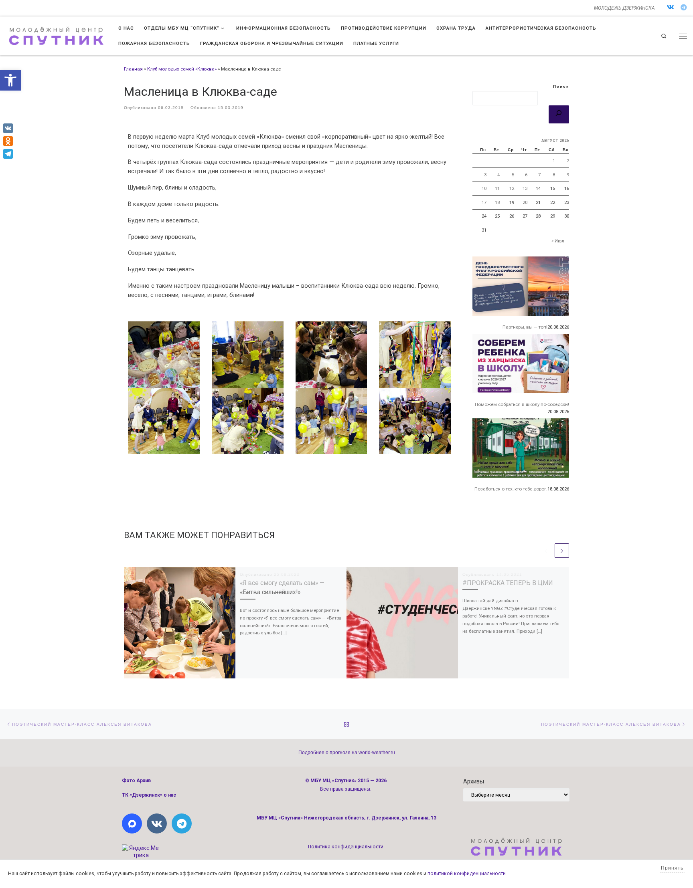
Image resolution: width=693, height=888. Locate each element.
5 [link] (513, 175)
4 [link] (498, 175)
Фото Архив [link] (136, 780)
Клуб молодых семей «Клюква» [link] (182, 69)
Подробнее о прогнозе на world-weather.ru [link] (346, 752)
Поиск (561, 86)
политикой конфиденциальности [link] (467, 873)
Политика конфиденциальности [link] (345, 847)
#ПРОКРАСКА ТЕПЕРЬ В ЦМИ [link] (507, 583)
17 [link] (484, 202)
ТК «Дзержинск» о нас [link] (149, 795)
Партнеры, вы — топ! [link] (525, 327)
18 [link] (497, 202)
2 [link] (568, 160)
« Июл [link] (557, 241)
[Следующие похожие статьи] (562, 550)
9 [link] (568, 175)
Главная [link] (133, 69)
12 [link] (511, 188)
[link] (10, 80)
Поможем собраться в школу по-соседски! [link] (522, 404)
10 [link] (484, 188)
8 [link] (554, 175)
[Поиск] (559, 114)
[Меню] (683, 36)
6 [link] (526, 175)
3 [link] (485, 175)
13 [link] (525, 188)
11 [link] (497, 188)
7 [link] (539, 175)
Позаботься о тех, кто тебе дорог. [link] (510, 489)
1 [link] (554, 160)
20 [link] (525, 202)
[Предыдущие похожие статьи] (546, 550)
